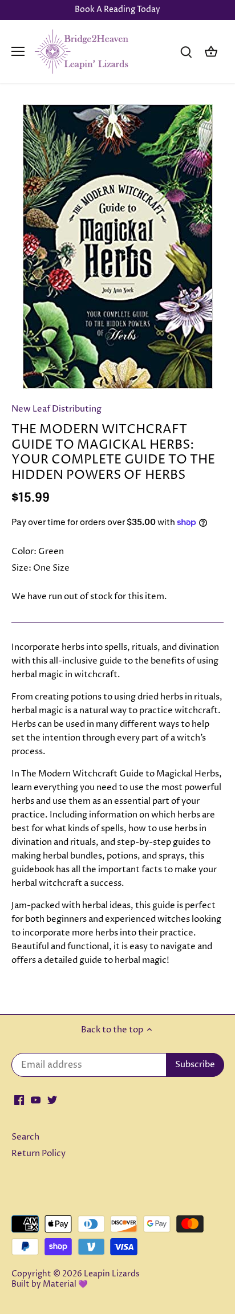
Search (25, 1137)
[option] (117, 246)
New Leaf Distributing (56, 409)
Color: (24, 552)
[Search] (185, 51)
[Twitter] (52, 1099)
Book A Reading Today (117, 9)
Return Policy (38, 1154)
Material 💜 (65, 1284)
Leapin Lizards (112, 1274)
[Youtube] (35, 1099)
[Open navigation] (18, 51)
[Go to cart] (211, 51)
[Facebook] (19, 1099)
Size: (21, 568)
